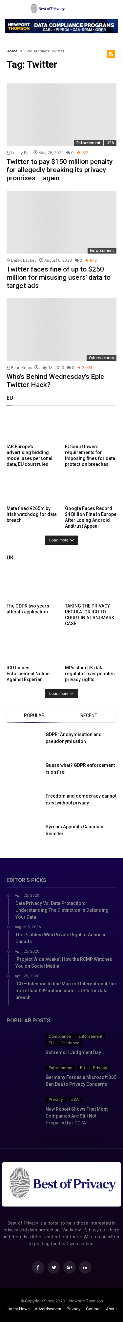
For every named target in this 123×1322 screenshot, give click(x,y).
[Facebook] (38, 1267)
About (111, 1308)
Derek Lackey (23, 260)
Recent (88, 715)
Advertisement (48, 1308)
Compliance (60, 1036)
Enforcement (88, 143)
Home (12, 51)
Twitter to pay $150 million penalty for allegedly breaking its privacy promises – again (60, 170)
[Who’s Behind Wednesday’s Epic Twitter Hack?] (61, 329)
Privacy (100, 1067)
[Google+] (69, 1267)
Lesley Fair (20, 152)
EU (51, 1042)
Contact (93, 1308)
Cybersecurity (101, 358)
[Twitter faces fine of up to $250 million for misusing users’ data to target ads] (61, 222)
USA (110, 143)
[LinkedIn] (85, 1267)
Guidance (70, 1042)
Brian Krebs (21, 367)
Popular (34, 715)
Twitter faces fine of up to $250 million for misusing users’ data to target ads (59, 277)
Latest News (18, 1308)
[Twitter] (54, 1267)
